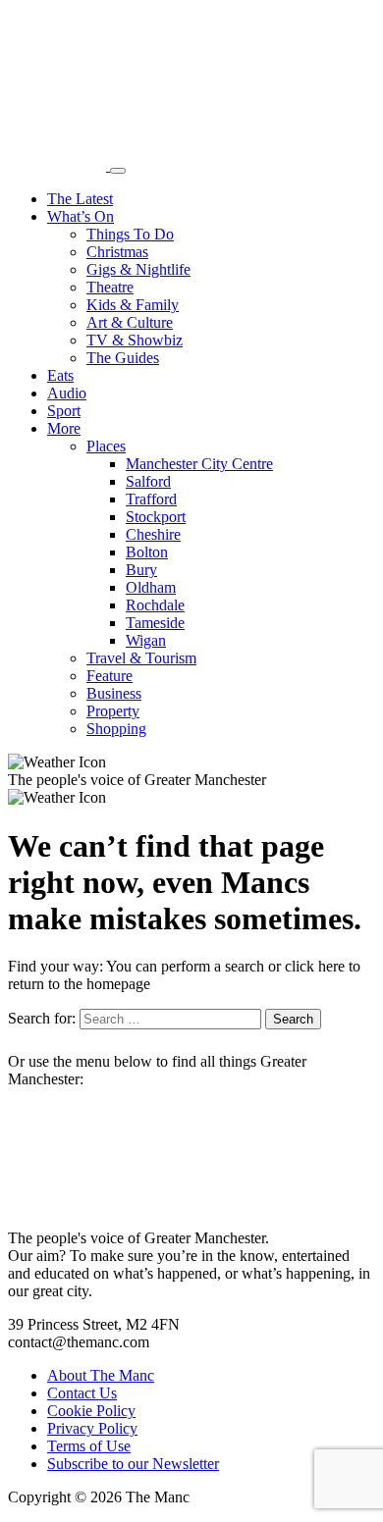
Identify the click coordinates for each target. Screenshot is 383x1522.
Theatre (110, 287)
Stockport (156, 516)
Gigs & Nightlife (138, 269)
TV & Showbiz (134, 340)
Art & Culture (129, 322)
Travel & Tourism (141, 658)
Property (112, 711)
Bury (141, 569)
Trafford (151, 499)
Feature (109, 675)
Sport (64, 410)
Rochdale (155, 605)
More (64, 428)
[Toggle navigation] (118, 171)
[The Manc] (59, 165)
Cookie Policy (91, 1410)
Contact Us (82, 1393)
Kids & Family (132, 304)
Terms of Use (89, 1446)
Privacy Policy (92, 1428)
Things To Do (130, 234)
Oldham (151, 587)
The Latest (80, 198)
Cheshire (153, 534)
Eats (60, 375)
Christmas (117, 251)
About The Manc (100, 1375)
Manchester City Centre (199, 463)
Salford (148, 481)
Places (106, 446)
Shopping (116, 728)
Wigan (146, 640)
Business (113, 693)
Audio (66, 393)
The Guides (122, 357)
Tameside (155, 622)
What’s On (80, 216)
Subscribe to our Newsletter (133, 1463)
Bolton (147, 552)
